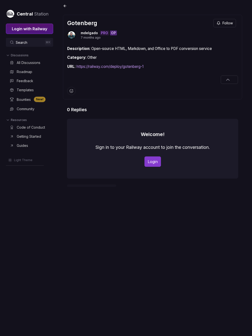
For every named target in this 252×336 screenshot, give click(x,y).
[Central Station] (10, 13)
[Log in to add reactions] (71, 91)
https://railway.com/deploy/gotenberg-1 (110, 66)
